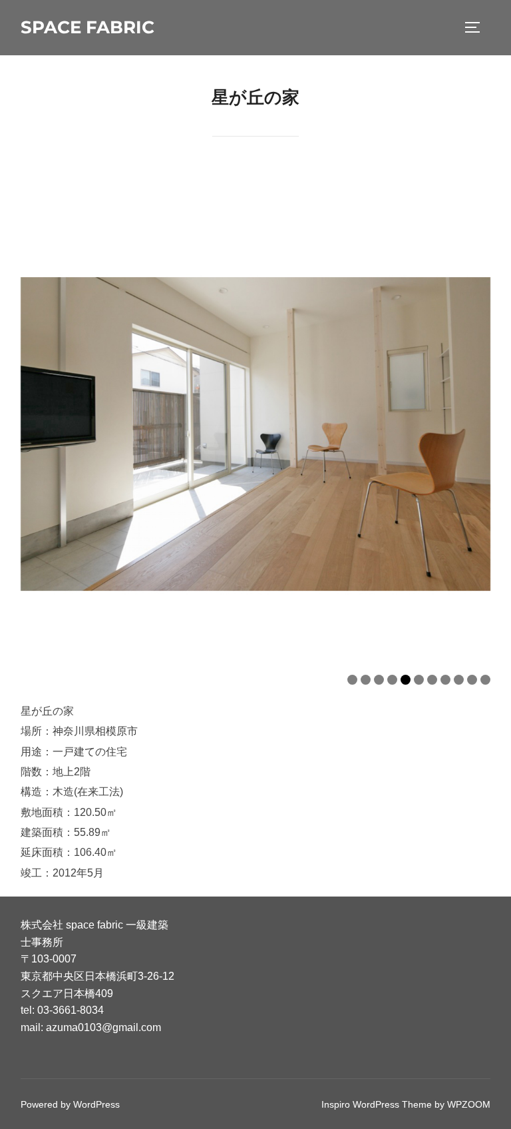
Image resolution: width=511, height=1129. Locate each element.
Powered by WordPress (70, 1104)
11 (485, 680)
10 (472, 680)
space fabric (87, 27)
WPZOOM (468, 1104)
